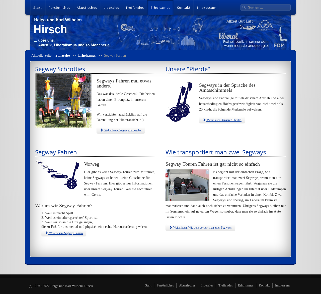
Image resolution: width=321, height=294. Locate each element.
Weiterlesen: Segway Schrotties (122, 130)
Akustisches (87, 7)
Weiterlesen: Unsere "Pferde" (224, 120)
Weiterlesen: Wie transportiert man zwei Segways (202, 227)
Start (37, 7)
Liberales (111, 7)
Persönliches (59, 7)
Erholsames (160, 7)
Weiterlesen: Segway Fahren (65, 233)
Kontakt (184, 7)
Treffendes (135, 7)
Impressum (206, 7)
